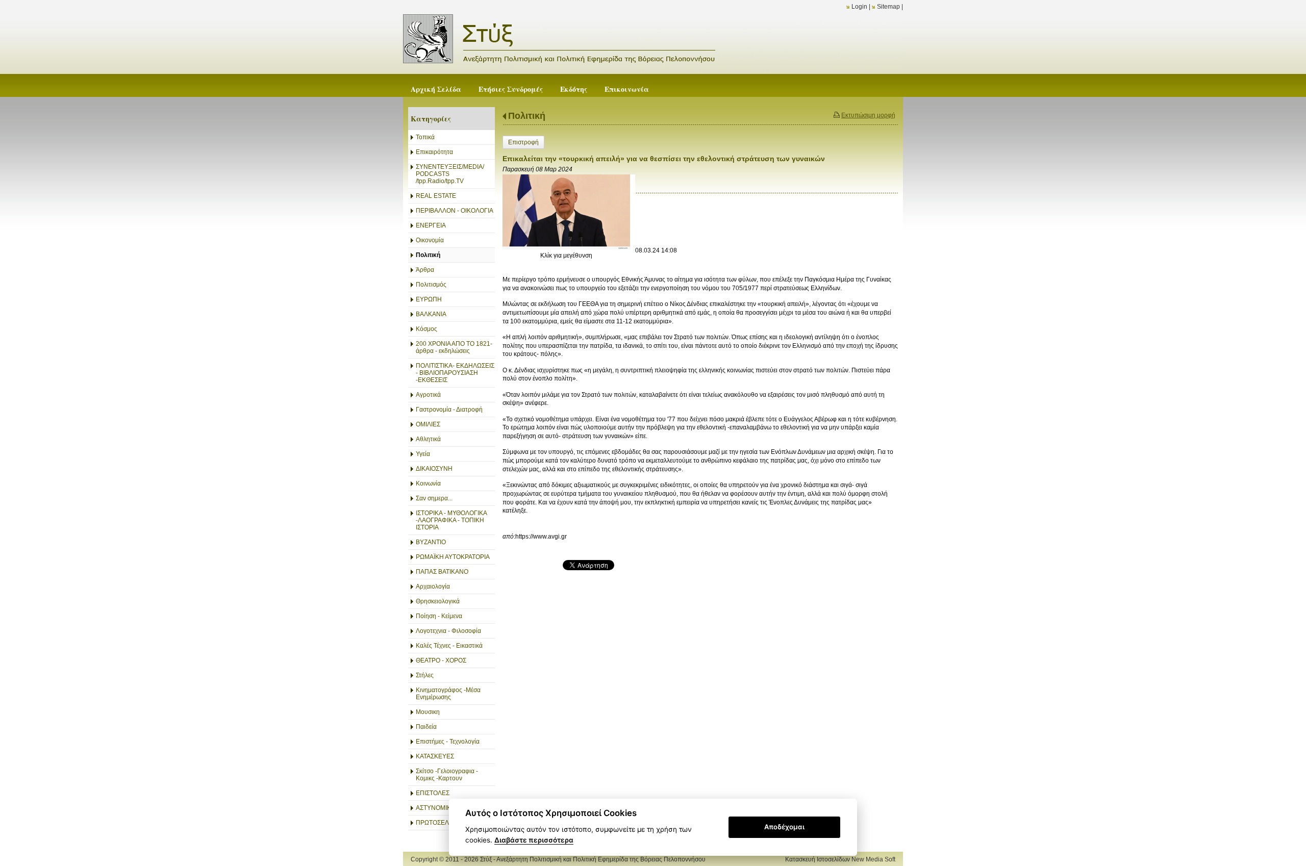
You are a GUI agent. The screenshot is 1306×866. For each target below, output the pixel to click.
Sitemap (888, 6)
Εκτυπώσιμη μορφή (868, 115)
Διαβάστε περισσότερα (533, 840)
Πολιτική (526, 116)
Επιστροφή (523, 142)
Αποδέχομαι (784, 827)
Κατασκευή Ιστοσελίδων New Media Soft (840, 859)
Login (859, 6)
